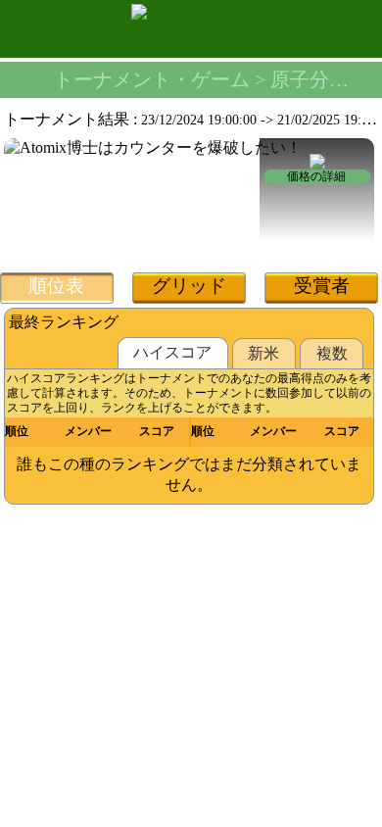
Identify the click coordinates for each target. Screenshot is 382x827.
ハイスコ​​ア (172, 352)
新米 (263, 353)
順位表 (56, 285)
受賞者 (322, 285)
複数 (332, 353)
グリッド (189, 285)
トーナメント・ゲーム (152, 80)
